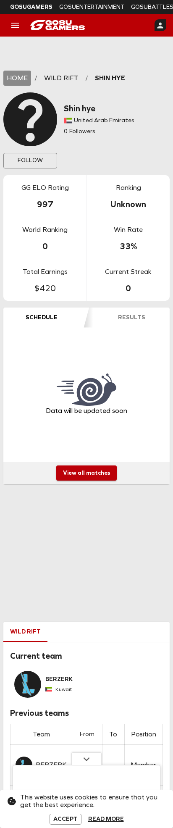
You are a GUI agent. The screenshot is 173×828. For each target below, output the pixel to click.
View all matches (86, 472)
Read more (106, 819)
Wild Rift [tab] (25, 631)
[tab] (41, 318)
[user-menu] (160, 25)
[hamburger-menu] (15, 25)
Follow (30, 160)
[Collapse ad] (86, 758)
